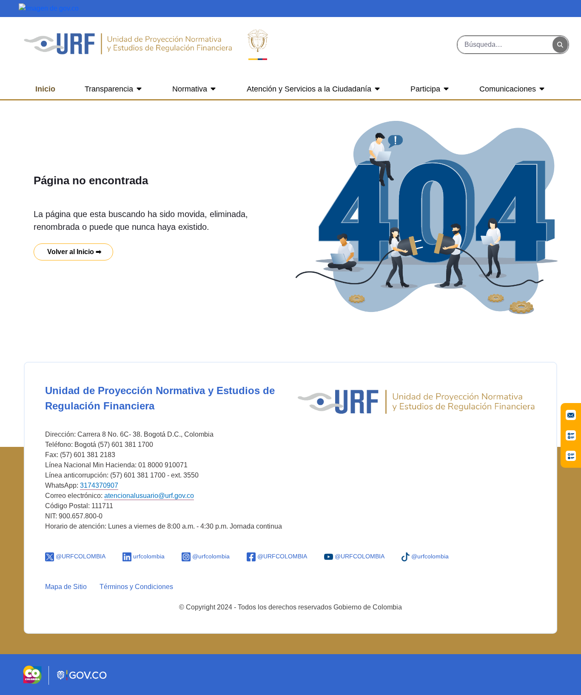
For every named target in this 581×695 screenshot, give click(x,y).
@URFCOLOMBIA (79, 556)
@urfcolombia (210, 556)
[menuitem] (45, 89)
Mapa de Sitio (66, 586)
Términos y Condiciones (136, 586)
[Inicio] (127, 44)
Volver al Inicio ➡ (73, 251)
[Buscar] (560, 45)
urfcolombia (148, 556)
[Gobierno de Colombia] (49, 7)
